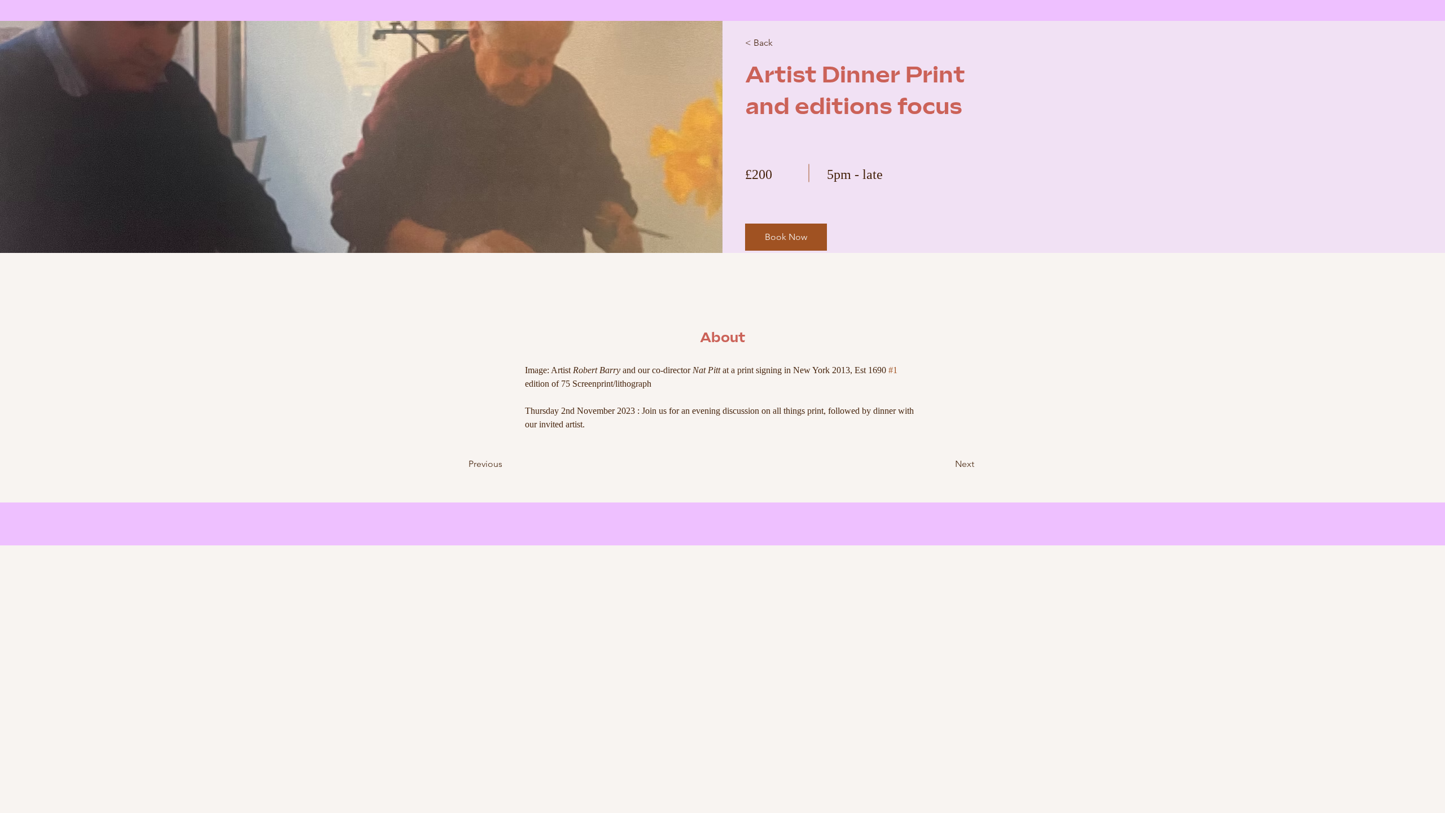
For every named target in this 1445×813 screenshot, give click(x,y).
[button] (786, 237)
